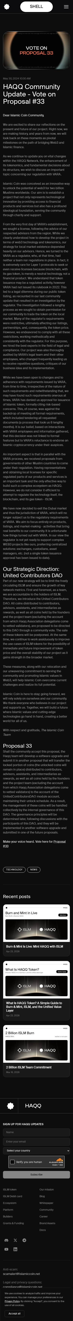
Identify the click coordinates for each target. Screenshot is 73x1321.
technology (14, 870)
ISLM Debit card (12, 1196)
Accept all (14, 1313)
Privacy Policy (12, 1301)
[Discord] (6, 1240)
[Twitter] (15, 1240)
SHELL (36, 7)
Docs (42, 1230)
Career (43, 1216)
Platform (8, 1210)
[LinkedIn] (15, 1249)
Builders (8, 1216)
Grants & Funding (13, 1223)
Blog (42, 1196)
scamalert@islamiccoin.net (21, 1274)
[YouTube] (6, 1249)
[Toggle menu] (66, 6)
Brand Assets (47, 1223)
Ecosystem (9, 1203)
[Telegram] (24, 1240)
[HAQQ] (6, 6)
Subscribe (36, 1174)
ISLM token (9, 1189)
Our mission (46, 1189)
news (33, 870)
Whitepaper (46, 1203)
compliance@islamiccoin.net (22, 1287)
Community (46, 1210)
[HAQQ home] (36, 1105)
